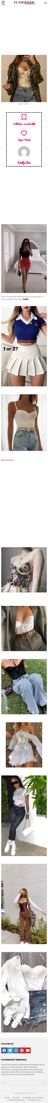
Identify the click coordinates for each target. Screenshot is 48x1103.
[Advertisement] (24, 30)
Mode (27, 140)
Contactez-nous (34, 1100)
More (25, 299)
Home (7, 1098)
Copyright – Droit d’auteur (33, 1098)
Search (44, 1083)
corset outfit (29, 124)
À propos (16, 1098)
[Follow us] (45, 2)
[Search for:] (24, 1083)
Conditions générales (16, 1100)
